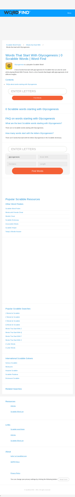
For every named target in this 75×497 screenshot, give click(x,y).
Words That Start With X (13, 340)
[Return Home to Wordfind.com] (16, 15)
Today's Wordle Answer (13, 231)
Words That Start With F (13, 336)
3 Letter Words (10, 348)
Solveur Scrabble (11, 363)
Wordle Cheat (10, 216)
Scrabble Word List (17, 411)
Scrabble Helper (11, 228)
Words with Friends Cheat (14, 212)
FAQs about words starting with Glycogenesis (21, 84)
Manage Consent (63, 479)
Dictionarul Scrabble (12, 378)
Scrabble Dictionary (12, 220)
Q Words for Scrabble (12, 325)
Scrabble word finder (18, 429)
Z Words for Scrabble (12, 317)
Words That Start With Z (13, 328)
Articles (13, 406)
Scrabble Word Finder (12, 208)
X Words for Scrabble (12, 321)
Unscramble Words (11, 224)
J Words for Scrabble (12, 313)
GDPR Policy (15, 462)
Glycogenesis (19, 64)
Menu (69, 13)
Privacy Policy (15, 473)
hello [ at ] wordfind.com (19, 456)
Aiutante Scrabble (11, 370)
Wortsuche (9, 367)
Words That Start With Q (13, 332)
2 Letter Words (10, 344)
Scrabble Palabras (11, 374)
